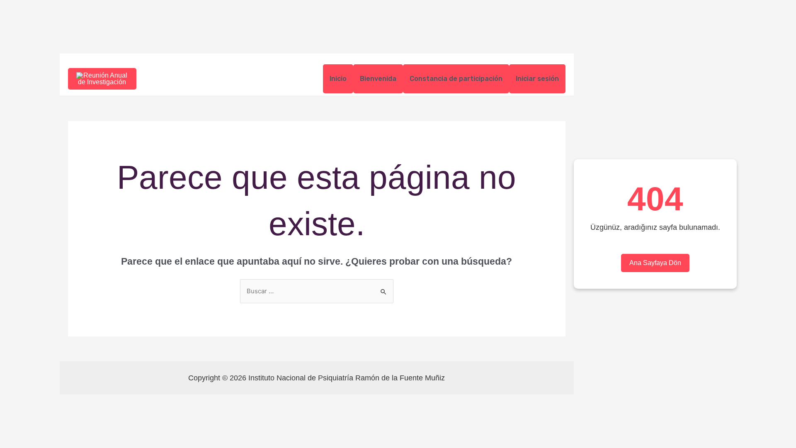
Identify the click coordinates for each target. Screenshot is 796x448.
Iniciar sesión (537, 79)
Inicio (338, 79)
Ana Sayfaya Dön (655, 262)
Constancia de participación (456, 79)
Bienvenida (378, 79)
